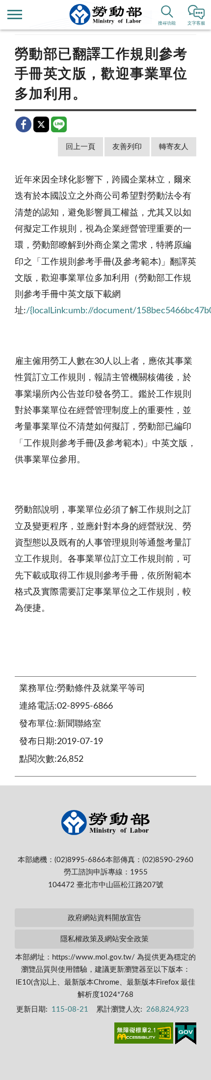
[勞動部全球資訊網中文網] (105, 14)
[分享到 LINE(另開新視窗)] (59, 124)
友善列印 (127, 146)
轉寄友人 (173, 146)
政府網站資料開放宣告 (104, 918)
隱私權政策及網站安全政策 (104, 939)
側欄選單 (14, 15)
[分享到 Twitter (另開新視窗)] (41, 124)
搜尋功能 (167, 23)
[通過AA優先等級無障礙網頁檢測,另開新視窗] (143, 1034)
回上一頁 (80, 146)
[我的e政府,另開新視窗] (185, 1035)
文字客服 (196, 23)
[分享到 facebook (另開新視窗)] (23, 124)
